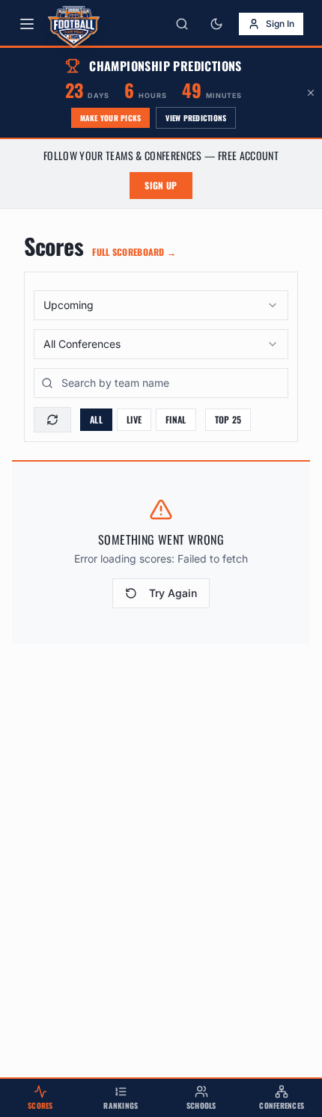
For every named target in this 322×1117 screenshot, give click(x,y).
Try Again (173, 593)
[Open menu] (27, 24)
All (96, 419)
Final (175, 419)
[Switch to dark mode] (216, 24)
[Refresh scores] (52, 419)
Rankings (120, 1105)
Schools (201, 1105)
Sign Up (161, 185)
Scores (40, 1105)
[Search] (182, 24)
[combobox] (161, 305)
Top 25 (228, 419)
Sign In (280, 23)
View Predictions (195, 117)
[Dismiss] (311, 93)
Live (134, 419)
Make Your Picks (111, 117)
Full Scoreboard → (134, 252)
